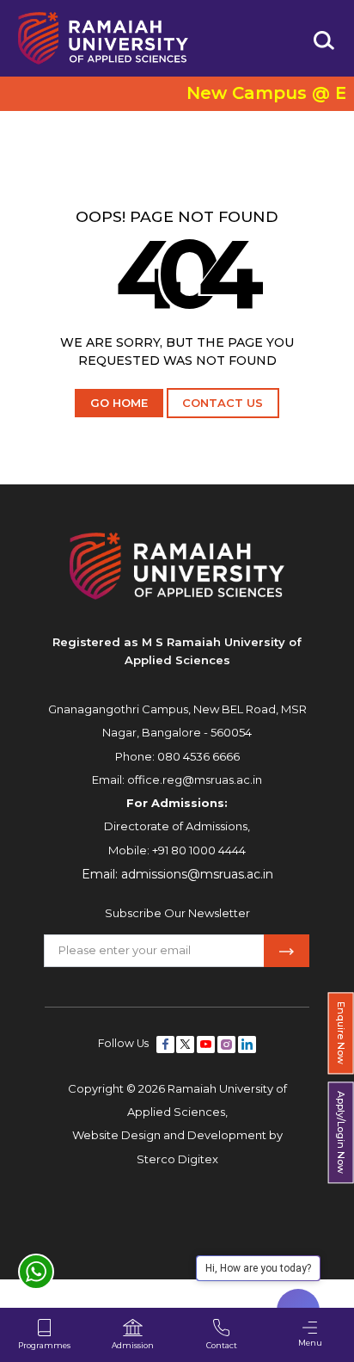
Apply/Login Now (341, 1133)
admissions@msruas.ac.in (197, 874)
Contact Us (222, 403)
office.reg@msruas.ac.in (194, 779)
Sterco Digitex (177, 1159)
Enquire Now (341, 1032)
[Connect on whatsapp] (36, 1272)
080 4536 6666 (198, 756)
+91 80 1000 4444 (199, 850)
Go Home (119, 403)
